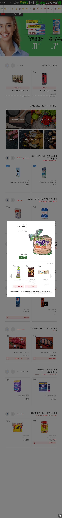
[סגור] (9, 223)
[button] (40, 242)
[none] (43, 274)
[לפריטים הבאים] (10, 276)
